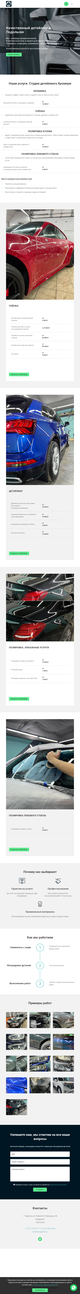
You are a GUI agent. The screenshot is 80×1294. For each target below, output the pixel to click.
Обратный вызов (66, 4)
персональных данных (58, 1185)
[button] (16, 1020)
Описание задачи (18, 1169)
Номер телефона (18, 1162)
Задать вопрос (14, 54)
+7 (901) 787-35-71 (32, 1228)
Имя (13, 1154)
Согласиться (40, 1290)
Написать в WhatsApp (19, 374)
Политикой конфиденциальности (46, 1285)
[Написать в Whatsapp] (73, 1287)
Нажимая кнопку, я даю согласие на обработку (41, 1185)
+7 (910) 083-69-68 (48, 1228)
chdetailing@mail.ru (40, 1232)
